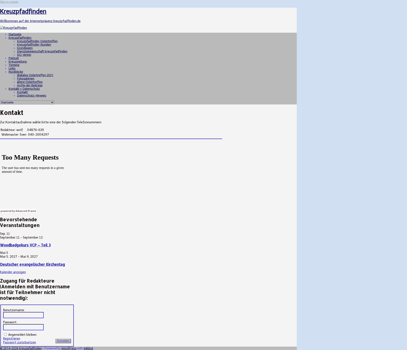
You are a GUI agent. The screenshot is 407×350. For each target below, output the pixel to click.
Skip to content (9, 1)
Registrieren (11, 338)
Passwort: (10, 322)
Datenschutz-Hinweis (31, 95)
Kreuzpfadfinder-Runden (34, 44)
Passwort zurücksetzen (19, 342)
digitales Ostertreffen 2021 (35, 75)
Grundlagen (25, 48)
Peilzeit (13, 58)
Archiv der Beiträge (30, 85)
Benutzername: (14, 310)
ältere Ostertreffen (30, 82)
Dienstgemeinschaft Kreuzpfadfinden (42, 51)
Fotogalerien (25, 78)
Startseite (14, 34)
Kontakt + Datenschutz (24, 88)
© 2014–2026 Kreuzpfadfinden (21, 348)
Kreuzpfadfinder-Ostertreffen (37, 41)
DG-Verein (24, 54)
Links (11, 68)
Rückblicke (15, 71)
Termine (14, 65)
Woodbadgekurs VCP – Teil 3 (25, 245)
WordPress (69, 348)
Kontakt (22, 92)
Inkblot (88, 348)
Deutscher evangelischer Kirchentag (32, 264)
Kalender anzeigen (13, 272)
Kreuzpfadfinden (19, 37)
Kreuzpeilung (17, 61)
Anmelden (63, 341)
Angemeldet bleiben (22, 335)
